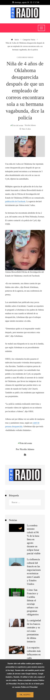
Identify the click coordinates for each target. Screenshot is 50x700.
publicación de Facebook (15, 201)
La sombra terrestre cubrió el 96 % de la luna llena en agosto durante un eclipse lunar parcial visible (33, 539)
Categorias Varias (25, 57)
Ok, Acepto (25, 695)
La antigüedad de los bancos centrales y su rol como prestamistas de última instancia (34, 631)
